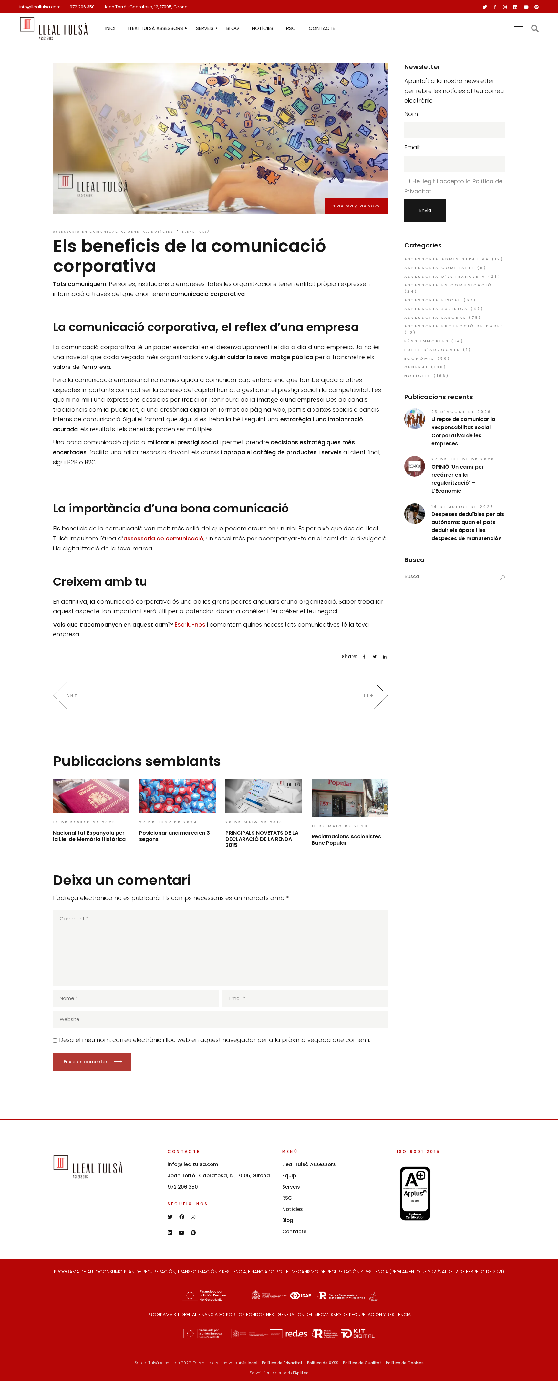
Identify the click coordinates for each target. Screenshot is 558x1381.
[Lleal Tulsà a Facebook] (495, 7)
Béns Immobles (426, 341)
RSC (287, 1198)
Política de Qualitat (362, 1363)
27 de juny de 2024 (168, 822)
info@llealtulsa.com (40, 7)
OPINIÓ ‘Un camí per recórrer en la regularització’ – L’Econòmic (457, 479)
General (138, 232)
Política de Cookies (405, 1363)
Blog (287, 1220)
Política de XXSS (322, 1363)
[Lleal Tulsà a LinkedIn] (515, 7)
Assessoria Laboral (435, 317)
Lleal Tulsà (196, 232)
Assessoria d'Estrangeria (445, 276)
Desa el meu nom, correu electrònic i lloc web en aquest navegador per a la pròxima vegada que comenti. (214, 1040)
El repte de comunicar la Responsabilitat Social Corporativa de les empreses (463, 431)
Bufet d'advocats (432, 349)
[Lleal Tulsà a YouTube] (526, 7)
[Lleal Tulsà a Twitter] (485, 7)
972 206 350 (82, 7)
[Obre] (516, 28)
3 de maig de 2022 (356, 206)
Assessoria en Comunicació (88, 232)
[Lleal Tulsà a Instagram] (505, 7)
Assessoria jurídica (436, 308)
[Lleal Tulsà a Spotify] (536, 7)
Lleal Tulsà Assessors (309, 1164)
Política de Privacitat (282, 1363)
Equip (289, 1175)
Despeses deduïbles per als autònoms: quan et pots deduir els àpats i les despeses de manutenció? (467, 526)
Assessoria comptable (439, 267)
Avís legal (248, 1363)
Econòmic (419, 358)
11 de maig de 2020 (340, 826)
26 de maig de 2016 (254, 822)
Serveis (291, 1187)
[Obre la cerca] (535, 29)
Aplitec (301, 1373)
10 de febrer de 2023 (84, 822)
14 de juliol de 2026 (462, 506)
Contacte (294, 1231)
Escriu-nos (190, 624)
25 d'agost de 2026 (461, 411)
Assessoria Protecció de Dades (454, 325)
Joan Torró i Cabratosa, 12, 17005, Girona (146, 7)
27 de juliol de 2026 (463, 459)
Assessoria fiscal (432, 300)
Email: (412, 147)
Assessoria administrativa (447, 259)
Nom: (411, 114)
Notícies (162, 232)
